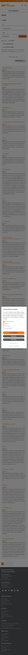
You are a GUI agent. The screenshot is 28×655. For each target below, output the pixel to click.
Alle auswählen (14, 332)
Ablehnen (13, 336)
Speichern (13, 339)
